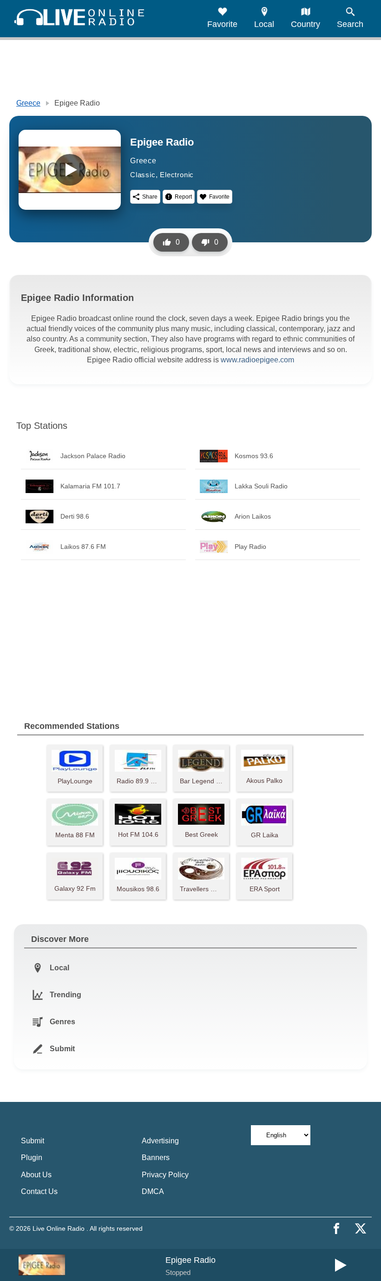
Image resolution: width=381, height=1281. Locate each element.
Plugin (31, 1157)
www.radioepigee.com (257, 360)
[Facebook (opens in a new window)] (336, 1228)
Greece (28, 103)
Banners (156, 1157)
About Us (36, 1175)
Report (183, 196)
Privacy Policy (165, 1175)
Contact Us (39, 1191)
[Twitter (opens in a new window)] (360, 1228)
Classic (143, 175)
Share (150, 196)
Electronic (177, 175)
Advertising (160, 1141)
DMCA (153, 1191)
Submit (32, 1141)
